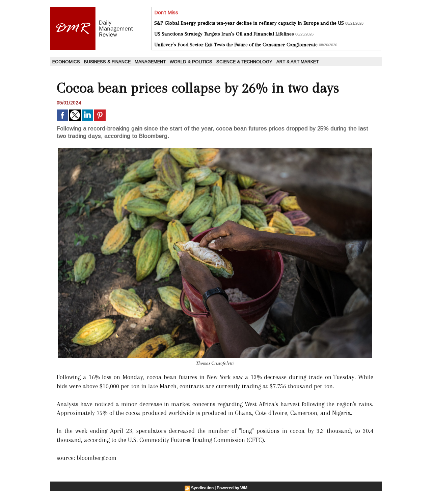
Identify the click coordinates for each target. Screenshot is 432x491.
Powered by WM (232, 488)
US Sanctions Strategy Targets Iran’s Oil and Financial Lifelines (224, 34)
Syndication (202, 488)
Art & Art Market (297, 61)
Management (150, 61)
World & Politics (191, 61)
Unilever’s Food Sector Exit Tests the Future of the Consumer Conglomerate (236, 45)
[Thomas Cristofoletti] (215, 150)
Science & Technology (244, 61)
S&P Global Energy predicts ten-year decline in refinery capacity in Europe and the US (249, 23)
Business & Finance (107, 61)
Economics (66, 61)
